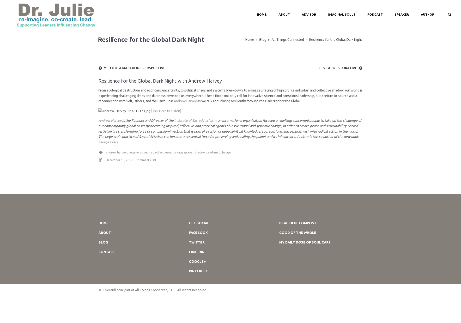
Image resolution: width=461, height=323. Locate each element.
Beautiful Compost (297, 223)
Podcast (375, 14)
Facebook (198, 233)
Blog (262, 40)
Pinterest (198, 271)
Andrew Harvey (185, 101)
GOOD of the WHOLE (297, 233)
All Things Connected (288, 40)
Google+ (197, 261)
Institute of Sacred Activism (195, 120)
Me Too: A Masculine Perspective (134, 68)
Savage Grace (108, 142)
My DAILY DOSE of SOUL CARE (305, 242)
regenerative (138, 152)
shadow (200, 152)
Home (249, 40)
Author (427, 14)
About (284, 14)
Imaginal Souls (341, 14)
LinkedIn (196, 252)
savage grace (182, 152)
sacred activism (160, 152)
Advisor (309, 14)
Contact (106, 252)
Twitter (197, 242)
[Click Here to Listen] (165, 111)
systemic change (219, 152)
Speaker (402, 14)
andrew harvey (116, 152)
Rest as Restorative (337, 68)
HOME (262, 14)
